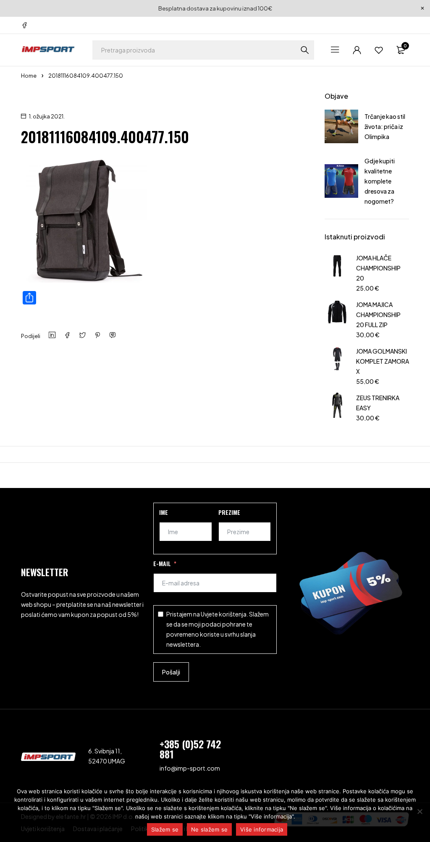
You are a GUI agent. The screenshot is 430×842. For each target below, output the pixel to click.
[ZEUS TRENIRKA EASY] (337, 407)
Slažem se (164, 829)
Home (29, 75)
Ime (163, 512)
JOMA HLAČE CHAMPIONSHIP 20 (378, 268)
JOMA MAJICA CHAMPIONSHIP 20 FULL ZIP (378, 314)
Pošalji (171, 672)
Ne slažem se (209, 829)
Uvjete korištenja (223, 614)
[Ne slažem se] (419, 811)
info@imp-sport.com (190, 768)
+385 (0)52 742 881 (190, 748)
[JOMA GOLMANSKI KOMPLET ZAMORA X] (337, 365)
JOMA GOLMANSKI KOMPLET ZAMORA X (382, 361)
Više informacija (261, 829)
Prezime (229, 512)
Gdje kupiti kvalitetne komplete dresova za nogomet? (379, 181)
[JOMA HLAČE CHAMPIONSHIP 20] (337, 272)
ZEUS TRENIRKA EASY (377, 403)
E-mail (162, 563)
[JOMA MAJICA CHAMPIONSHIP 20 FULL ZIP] (337, 318)
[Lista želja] (378, 50)
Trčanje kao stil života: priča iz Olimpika (384, 126)
